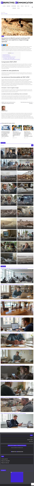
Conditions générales (4, 458)
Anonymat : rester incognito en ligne (8, 58)
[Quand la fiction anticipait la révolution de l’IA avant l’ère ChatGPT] (9, 235)
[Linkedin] (5, 45)
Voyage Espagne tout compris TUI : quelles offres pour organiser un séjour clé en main (14, 300)
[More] (7, 45)
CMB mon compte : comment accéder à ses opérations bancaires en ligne (12, 381)
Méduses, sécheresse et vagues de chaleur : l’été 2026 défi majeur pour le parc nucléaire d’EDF (8, 226)
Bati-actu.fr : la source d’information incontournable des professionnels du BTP (17, 134)
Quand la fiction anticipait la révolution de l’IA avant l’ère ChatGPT (8, 238)
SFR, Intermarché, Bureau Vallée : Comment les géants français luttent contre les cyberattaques (8, 167)
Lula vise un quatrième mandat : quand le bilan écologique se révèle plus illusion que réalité (8, 203)
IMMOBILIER (14, 8)
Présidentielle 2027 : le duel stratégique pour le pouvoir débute (25, 156)
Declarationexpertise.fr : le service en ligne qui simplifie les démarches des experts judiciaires (5, 134)
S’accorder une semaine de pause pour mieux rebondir (8, 261)
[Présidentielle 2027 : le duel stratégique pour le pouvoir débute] (25, 153)
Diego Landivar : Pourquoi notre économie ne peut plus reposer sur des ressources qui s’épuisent (25, 249)
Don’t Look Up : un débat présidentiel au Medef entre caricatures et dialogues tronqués (25, 168)
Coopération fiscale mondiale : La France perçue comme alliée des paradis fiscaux (7, 191)
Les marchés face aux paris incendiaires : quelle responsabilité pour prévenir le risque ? (25, 203)
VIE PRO (18, 8)
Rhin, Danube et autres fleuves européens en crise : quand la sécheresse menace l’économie (25, 261)
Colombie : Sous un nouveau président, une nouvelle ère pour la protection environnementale (8, 249)
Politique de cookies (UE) (5, 462)
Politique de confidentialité (5, 460)
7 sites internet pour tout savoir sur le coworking (26, 103)
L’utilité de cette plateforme (6, 55)
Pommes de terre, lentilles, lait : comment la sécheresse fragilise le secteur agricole (25, 179)
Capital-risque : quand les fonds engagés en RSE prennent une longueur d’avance (25, 238)
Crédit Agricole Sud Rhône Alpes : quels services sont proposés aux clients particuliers (14, 268)
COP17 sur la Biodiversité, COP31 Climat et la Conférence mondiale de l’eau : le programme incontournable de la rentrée (8, 155)
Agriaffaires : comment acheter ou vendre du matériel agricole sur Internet (12, 397)
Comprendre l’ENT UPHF (6, 54)
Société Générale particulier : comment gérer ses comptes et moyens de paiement (13, 332)
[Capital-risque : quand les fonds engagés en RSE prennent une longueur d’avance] (25, 235)
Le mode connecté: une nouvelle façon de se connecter (11, 59)
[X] (4, 45)
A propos (31, 437)
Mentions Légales (30, 439)
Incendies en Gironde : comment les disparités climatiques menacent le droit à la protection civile (8, 179)
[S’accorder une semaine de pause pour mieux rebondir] (9, 258)
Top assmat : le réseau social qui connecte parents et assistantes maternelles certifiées (28, 134)
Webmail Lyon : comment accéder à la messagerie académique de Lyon (12, 316)
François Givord (8, 43)
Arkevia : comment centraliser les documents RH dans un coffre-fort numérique (13, 413)
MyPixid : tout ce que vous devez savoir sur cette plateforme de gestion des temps (8, 103)
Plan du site (31, 441)
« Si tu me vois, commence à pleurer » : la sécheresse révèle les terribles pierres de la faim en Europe (8, 214)
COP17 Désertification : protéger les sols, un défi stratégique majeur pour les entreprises (25, 226)
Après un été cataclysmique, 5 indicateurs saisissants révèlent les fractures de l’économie (25, 191)
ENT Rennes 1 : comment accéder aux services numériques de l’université (12, 284)
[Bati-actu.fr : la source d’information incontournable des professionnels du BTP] (17, 127)
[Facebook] (2, 45)
